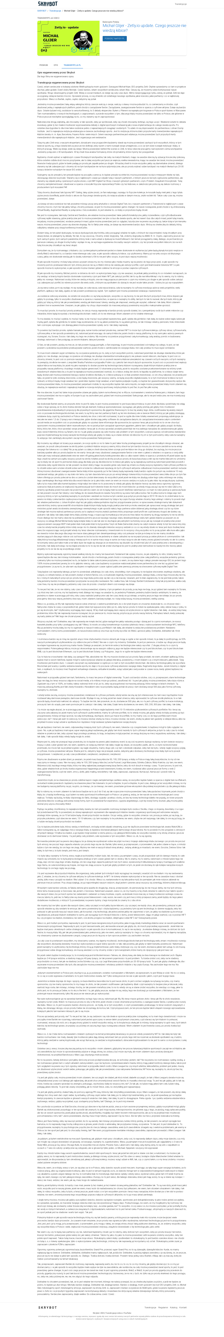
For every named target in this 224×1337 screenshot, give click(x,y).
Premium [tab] (43, 65)
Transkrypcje (55, 11)
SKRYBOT (41, 11)
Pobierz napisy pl (115, 38)
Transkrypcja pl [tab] (72, 65)
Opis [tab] (56, 65)
